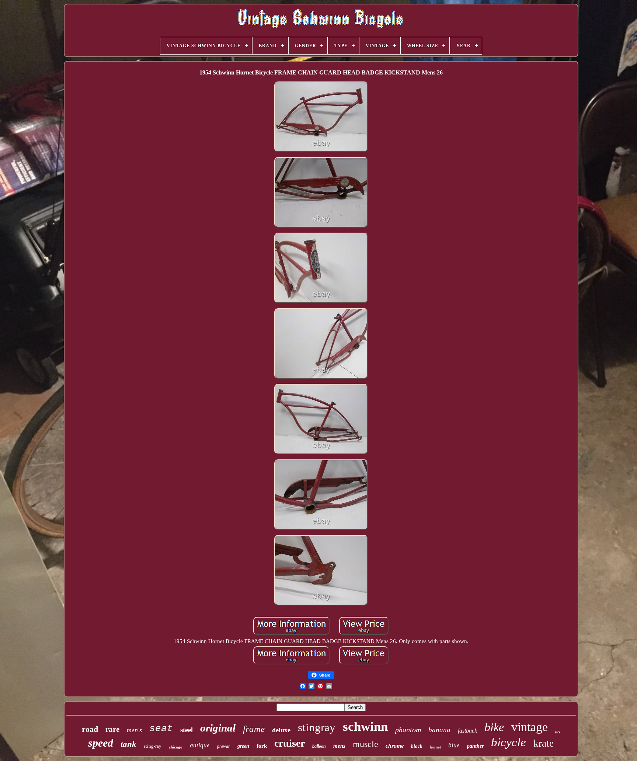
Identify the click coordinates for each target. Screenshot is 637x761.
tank (128, 744)
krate (543, 743)
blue (454, 745)
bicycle (508, 742)
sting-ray (152, 746)
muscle (365, 744)
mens (339, 746)
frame (254, 729)
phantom (408, 730)
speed (100, 743)
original (218, 728)
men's (134, 730)
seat (161, 728)
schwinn (365, 726)
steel (186, 730)
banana (439, 730)
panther (475, 746)
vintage (529, 727)
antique (200, 745)
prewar (223, 746)
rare (112, 729)
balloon (319, 746)
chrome (395, 746)
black (416, 746)
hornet (435, 747)
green (243, 746)
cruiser (289, 743)
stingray (316, 727)
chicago (175, 747)
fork (262, 746)
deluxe (281, 730)
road (90, 729)
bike (494, 727)
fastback (467, 730)
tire (557, 732)
